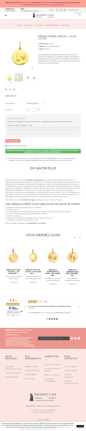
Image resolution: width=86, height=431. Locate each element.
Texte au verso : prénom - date (20, 125)
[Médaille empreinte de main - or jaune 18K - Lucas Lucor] (53, 256)
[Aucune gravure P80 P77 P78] (36, 103)
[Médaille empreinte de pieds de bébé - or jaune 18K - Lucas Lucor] (72, 256)
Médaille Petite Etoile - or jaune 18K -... (33, 271)
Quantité (8, 110)
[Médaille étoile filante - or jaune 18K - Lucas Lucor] (13, 256)
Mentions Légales (43, 419)
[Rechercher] (80, 16)
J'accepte (80, 426)
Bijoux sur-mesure (52, 375)
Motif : (41, 49)
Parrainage (29, 378)
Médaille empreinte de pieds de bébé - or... (72, 272)
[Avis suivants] (79, 307)
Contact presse (70, 370)
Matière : (42, 46)
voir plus (31, 308)
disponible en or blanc (37, 223)
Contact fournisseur (69, 375)
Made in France (31, 366)
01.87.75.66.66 (10, 11)
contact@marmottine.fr (30, 11)
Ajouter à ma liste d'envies (17, 146)
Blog (51, 10)
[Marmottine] (43, 15)
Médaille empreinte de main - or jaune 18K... (52, 272)
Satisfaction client (32, 370)
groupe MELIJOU (50, 410)
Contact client (70, 366)
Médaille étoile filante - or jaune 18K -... (13, 271)
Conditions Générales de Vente (13, 367)
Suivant (34, 78)
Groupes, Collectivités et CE (71, 382)
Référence (43, 44)
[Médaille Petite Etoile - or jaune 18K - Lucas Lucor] (33, 256)
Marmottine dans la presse (52, 369)
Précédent (6, 78)
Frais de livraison (11, 377)
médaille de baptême (34, 180)
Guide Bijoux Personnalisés (50, 380)
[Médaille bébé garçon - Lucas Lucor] (9, 77)
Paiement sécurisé (12, 373)
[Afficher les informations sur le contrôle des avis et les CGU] (21, 311)
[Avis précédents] (24, 307)
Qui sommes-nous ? (53, 364)
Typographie (10, 103)
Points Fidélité (30, 374)
